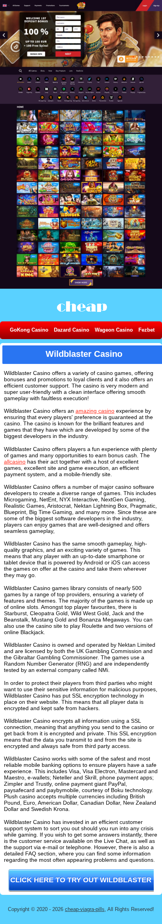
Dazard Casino (71, 330)
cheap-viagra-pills (85, 909)
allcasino (15, 461)
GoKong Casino (29, 330)
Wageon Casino (114, 330)
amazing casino (94, 411)
